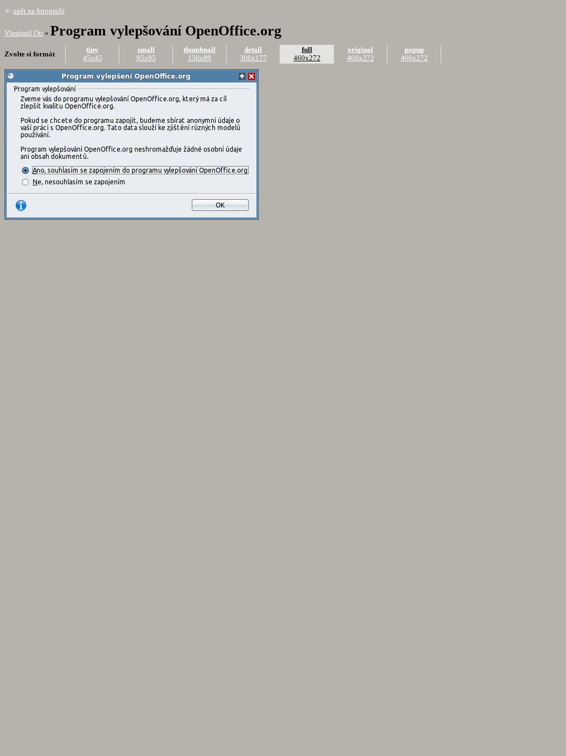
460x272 (307, 54)
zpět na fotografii (39, 11)
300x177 (253, 54)
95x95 (146, 54)
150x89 (200, 54)
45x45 (92, 54)
